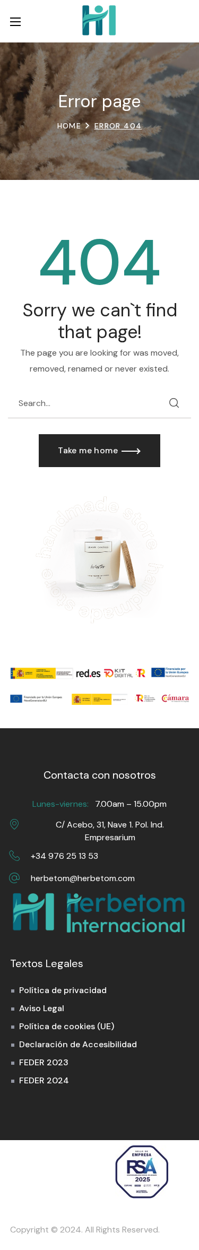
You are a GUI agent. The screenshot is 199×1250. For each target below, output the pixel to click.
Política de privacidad (63, 990)
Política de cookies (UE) (66, 1026)
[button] (183, 21)
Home (69, 126)
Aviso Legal (41, 1008)
